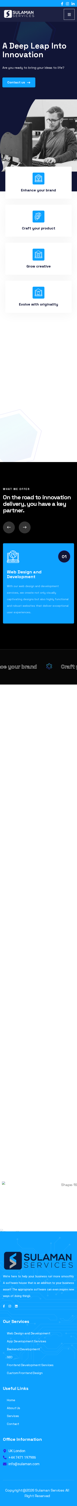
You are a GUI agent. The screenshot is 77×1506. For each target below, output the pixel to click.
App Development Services (26, 1341)
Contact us (16, 82)
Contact (13, 1424)
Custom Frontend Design (25, 1373)
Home (11, 1400)
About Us (13, 1408)
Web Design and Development (24, 574)
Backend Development (23, 1349)
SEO (9, 1357)
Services (13, 1416)
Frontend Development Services (30, 1365)
